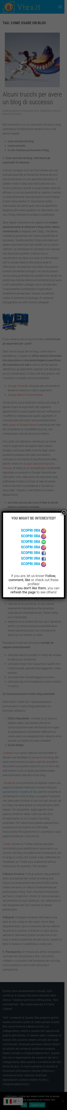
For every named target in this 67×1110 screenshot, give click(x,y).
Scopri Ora (31, 530)
